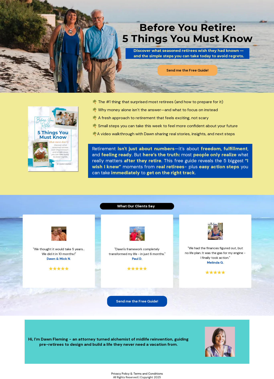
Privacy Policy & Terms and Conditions (137, 373)
